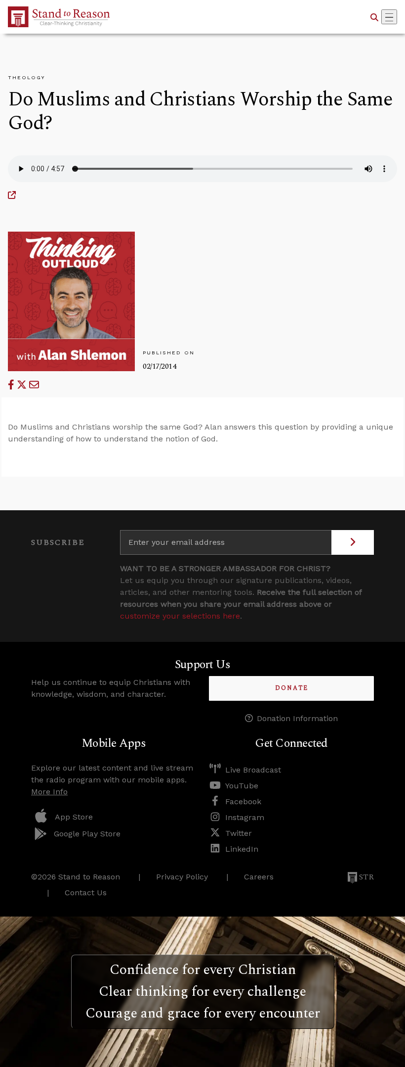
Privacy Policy (182, 876)
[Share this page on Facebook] (12, 384)
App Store (74, 817)
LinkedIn (241, 849)
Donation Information (297, 718)
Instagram (244, 817)
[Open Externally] (12, 195)
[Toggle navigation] (389, 16)
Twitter (238, 833)
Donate (291, 688)
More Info (49, 791)
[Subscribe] (352, 542)
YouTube (241, 785)
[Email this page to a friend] (34, 384)
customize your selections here (180, 616)
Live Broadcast (253, 770)
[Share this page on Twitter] (23, 384)
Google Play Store (87, 833)
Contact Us (86, 892)
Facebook (243, 801)
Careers (259, 876)
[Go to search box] (374, 16)
